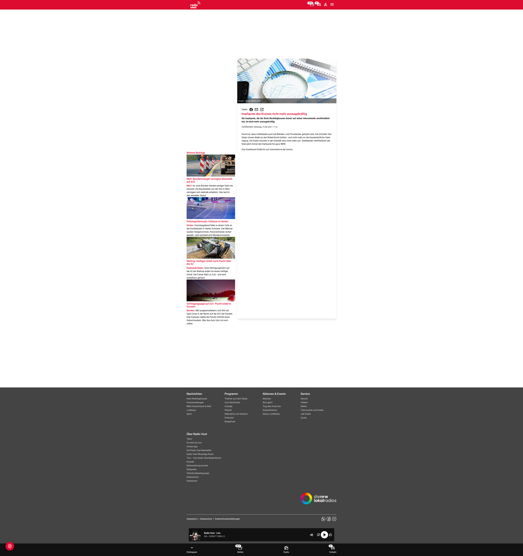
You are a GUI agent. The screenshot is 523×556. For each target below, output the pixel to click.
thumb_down (318, 534)
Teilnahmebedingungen (198, 473)
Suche (304, 417)
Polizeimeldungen (195, 402)
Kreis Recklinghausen (197, 398)
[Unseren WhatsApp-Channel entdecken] (323, 519)
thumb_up (330, 534)
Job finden (306, 414)
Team (189, 439)
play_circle (324, 534)
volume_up (312, 535)
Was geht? (268, 402)
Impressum (192, 481)
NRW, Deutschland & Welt (199, 406)
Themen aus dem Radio (236, 398)
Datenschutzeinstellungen (227, 519)
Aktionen (267, 398)
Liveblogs (191, 410)
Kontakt (190, 461)
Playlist (228, 410)
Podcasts (229, 417)
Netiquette (191, 469)
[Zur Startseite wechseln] (195, 5)
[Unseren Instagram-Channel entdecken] (334, 519)
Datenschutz (193, 477)
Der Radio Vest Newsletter (199, 450)
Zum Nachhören (232, 402)
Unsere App (192, 446)
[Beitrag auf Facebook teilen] (251, 109)
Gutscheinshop (270, 410)
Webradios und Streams (236, 414)
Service (304, 398)
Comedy (228, 406)
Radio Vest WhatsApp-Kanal (200, 454)
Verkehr (304, 402)
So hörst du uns (194, 442)
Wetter (304, 406)
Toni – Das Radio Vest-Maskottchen (204, 458)
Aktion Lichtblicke (271, 414)
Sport (189, 414)
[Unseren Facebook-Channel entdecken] (329, 519)
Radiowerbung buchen (197, 465)
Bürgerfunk (230, 421)
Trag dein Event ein (272, 406)
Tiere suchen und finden (312, 410)
